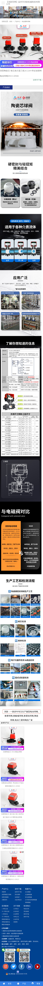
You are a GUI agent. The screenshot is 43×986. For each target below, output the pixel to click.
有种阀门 (17, 897)
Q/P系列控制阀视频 (31, 900)
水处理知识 (18, 900)
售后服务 (26, 911)
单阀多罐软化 (6, 922)
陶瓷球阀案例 (6, 924)
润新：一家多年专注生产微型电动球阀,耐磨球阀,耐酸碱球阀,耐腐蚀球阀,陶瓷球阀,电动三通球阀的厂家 (21, 712)
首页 (10, 21)
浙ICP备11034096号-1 (8, 946)
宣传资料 (17, 894)
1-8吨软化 (5, 914)
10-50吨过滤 (5, 911)
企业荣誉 (16, 914)
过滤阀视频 (28, 894)
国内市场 (26, 914)
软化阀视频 (28, 897)
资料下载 (18, 889)
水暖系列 (4, 900)
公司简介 (16, 908)
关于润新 (16, 906)
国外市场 (26, 916)
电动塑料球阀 (26, 21)
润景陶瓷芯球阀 (17, 16)
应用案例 (5, 906)
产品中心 (17, 21)
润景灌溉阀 (30, 16)
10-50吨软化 (5, 916)
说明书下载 (18, 892)
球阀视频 (28, 902)
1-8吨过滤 (5, 908)
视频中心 (28, 889)
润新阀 (6, 16)
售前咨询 (26, 908)
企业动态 (16, 911)
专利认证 (16, 916)
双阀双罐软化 (6, 919)
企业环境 (16, 919)
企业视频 (28, 892)
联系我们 (27, 906)
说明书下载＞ (38, 80)
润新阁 (15, 922)
